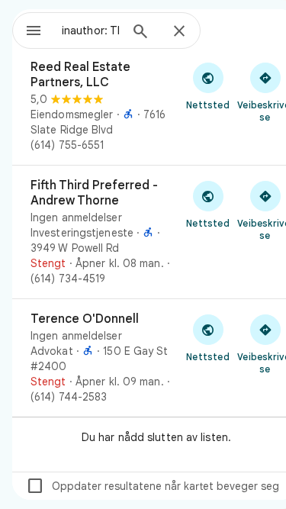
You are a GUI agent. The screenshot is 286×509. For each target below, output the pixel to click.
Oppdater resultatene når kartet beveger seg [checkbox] (152, 486)
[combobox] (90, 30)
